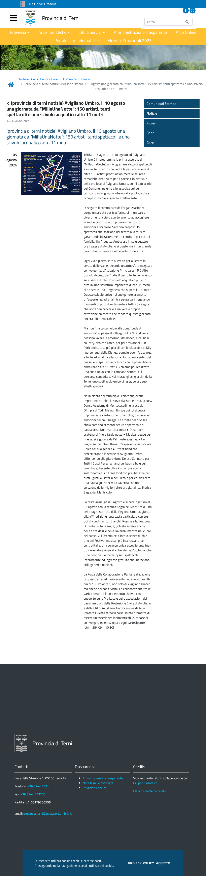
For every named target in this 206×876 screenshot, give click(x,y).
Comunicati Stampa (76, 79)
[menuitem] (20, 32)
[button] (171, 103)
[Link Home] (11, 84)
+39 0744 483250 (32, 794)
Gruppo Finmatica (145, 783)
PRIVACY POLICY (141, 863)
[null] (8, 103)
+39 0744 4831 (38, 786)
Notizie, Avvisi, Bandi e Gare (38, 79)
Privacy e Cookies (94, 787)
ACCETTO (163, 863)
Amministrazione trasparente (103, 778)
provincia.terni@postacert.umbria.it (47, 813)
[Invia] (187, 21)
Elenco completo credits (149, 791)
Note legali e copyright (98, 783)
